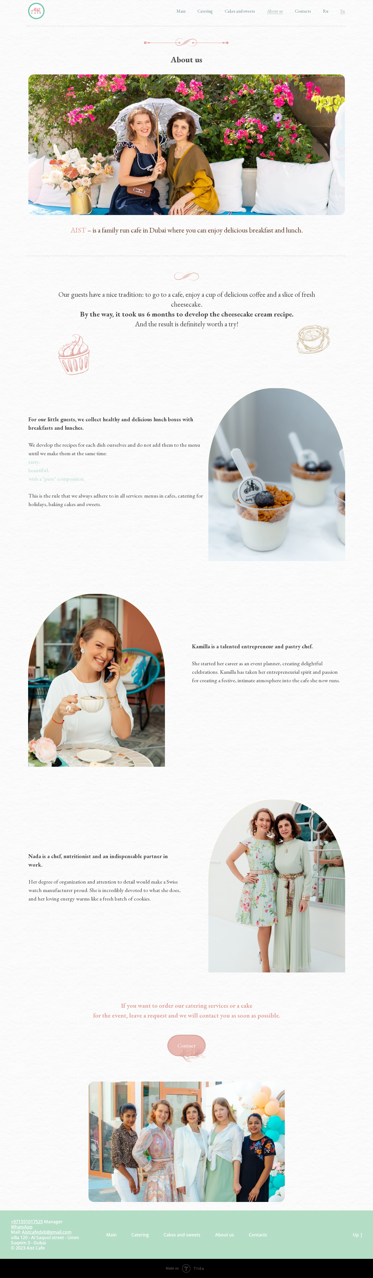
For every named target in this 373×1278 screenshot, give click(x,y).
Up (356, 1235)
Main (180, 11)
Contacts (303, 11)
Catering (205, 11)
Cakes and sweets (240, 11)
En (342, 11)
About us (275, 11)
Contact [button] (186, 1045)
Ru (325, 11)
